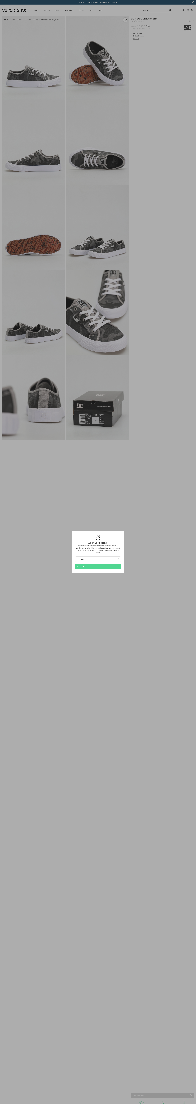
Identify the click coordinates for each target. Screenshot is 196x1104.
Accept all (81, 566)
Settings (80, 559)
